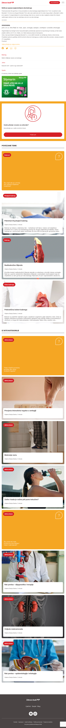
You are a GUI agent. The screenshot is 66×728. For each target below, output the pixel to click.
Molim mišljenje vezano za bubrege (11, 58)
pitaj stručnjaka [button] (55, 2)
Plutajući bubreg (9, 196)
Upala (4, 70)
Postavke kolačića (47, 722)
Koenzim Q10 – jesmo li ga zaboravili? (12, 65)
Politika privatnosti (37, 722)
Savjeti (34, 706)
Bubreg (4, 55)
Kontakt (15, 722)
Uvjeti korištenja (28, 722)
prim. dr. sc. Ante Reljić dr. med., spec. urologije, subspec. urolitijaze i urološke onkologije (31, 28)
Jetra (3, 62)
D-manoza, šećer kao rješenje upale (12, 73)
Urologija (8, 340)
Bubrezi (7, 155)
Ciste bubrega (9, 284)
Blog (38, 706)
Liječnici (28, 706)
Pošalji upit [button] (33, 134)
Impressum (21, 722)
